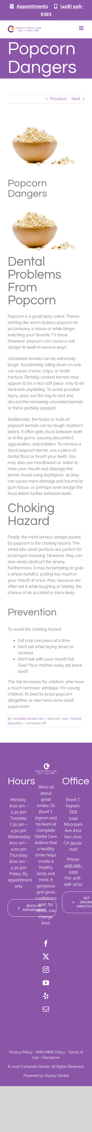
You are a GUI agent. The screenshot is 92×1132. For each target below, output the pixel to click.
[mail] (46, 1009)
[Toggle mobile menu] (81, 28)
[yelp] (46, 996)
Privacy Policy (20, 1052)
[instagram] (46, 969)
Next (76, 98)
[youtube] (46, 982)
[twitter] (46, 956)
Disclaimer (51, 1058)
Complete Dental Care (28, 719)
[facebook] (46, 943)
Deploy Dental (57, 1076)
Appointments (32, 6)
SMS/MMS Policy (50, 1052)
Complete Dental (35, 1067)
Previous (58, 98)
